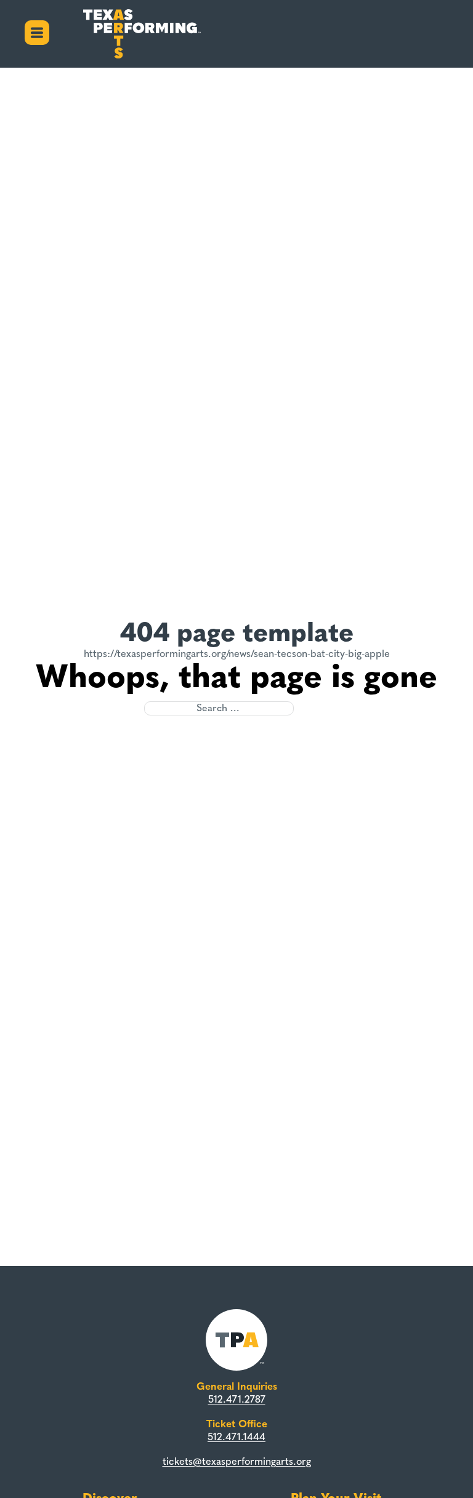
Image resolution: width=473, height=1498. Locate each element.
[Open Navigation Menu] (37, 34)
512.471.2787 (236, 1399)
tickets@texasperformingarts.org (237, 1461)
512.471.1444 (236, 1436)
